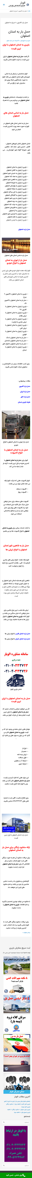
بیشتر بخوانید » (26, 933)
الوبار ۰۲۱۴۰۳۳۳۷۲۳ (17, 5)
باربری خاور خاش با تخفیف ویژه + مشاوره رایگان (18, 1104)
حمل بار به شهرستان (25, 41)
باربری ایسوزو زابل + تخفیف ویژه (22, 1112)
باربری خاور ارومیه (25, 1107)
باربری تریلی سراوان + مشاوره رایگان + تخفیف (18, 1110)
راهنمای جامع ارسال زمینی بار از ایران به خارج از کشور (17, 1101)
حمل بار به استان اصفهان (19, 34)
